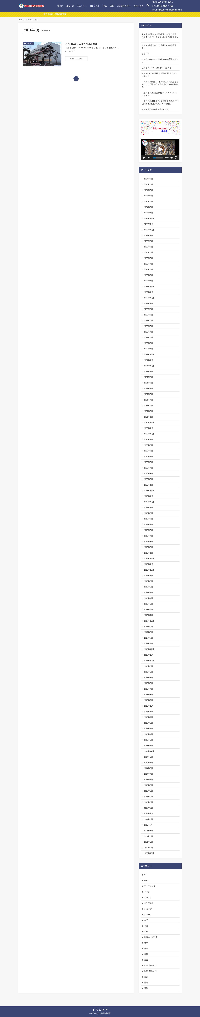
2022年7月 (148, 315)
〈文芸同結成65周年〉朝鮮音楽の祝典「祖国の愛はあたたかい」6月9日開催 (160, 102)
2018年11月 (149, 564)
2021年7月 (148, 383)
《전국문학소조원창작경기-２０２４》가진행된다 (159, 94)
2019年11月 (149, 496)
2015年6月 (148, 723)
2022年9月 (148, 303)
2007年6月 (148, 830)
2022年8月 (148, 309)
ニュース (148, 914)
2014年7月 (148, 762)
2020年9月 (148, 439)
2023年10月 (149, 230)
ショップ (148, 909)
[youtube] (106, 1010)
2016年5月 (148, 683)
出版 (146, 931)
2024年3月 (148, 201)
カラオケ (148, 897)
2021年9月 (148, 371)
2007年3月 (148, 836)
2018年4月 (148, 598)
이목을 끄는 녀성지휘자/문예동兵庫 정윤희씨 (160, 60)
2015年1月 (148, 745)
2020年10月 (149, 434)
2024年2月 (148, 207)
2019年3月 (148, 541)
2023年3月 (148, 269)
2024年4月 (148, 196)
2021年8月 (148, 377)
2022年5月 (148, 326)
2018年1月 (148, 615)
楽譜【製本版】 (151, 971)
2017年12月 (149, 621)
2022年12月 (149, 286)
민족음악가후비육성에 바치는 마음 (156, 68)
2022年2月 (148, 343)
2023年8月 (148, 241)
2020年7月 (148, 451)
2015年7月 (148, 717)
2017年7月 (148, 638)
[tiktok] (103, 1010)
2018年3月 (148, 604)
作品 (146, 920)
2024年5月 (148, 190)
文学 (146, 943)
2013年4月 (148, 796)
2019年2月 (148, 547)
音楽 (146, 988)
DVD (146, 880)
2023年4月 (148, 264)
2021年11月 (149, 360)
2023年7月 (148, 247)
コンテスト (149, 903)
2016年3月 (148, 694)
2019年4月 (148, 536)
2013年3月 (148, 802)
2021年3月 (148, 405)
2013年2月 (148, 808)
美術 (146, 977)
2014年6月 (148, 768)
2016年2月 (148, 700)
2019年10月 (149, 502)
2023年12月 (149, 218)
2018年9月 (148, 575)
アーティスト (150, 886)
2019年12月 (149, 490)
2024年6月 (148, 184)
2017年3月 (148, 643)
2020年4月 (148, 468)
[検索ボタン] (148, 6)
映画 (146, 948)
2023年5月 (148, 258)
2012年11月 (149, 813)
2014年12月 (149, 751)
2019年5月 (148, 530)
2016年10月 (149, 660)
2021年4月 (148, 400)
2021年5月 (148, 394)
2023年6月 (148, 252)
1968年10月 (149, 853)
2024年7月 (148, 179)
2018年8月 (148, 581)
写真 (146, 926)
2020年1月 (148, 485)
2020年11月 (149, 428)
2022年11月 (149, 292)
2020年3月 (148, 473)
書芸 (146, 960)
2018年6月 (148, 587)
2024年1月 (148, 213)
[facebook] (93, 1010)
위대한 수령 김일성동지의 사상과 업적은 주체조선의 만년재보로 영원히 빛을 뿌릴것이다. (160, 37)
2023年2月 (148, 275)
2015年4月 (148, 734)
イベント (148, 892)
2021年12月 (149, 354)
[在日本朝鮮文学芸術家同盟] (31, 6)
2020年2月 (148, 479)
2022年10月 (149, 298)
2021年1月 (148, 417)
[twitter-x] (97, 1010)
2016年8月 (148, 672)
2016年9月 (148, 666)
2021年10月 (149, 366)
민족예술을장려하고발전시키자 (155, 109)
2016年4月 (148, 689)
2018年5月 (148, 592)
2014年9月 (148, 757)
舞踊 (146, 982)
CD (145, 875)
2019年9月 (148, 507)
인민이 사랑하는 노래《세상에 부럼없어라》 (159, 46)
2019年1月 (148, 553)
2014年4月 (148, 774)
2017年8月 (148, 632)
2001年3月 (148, 842)
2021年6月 (148, 388)
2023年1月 (148, 281)
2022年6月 (148, 320)
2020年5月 (148, 462)
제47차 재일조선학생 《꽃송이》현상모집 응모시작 (159, 74)
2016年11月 (149, 655)
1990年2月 (148, 848)
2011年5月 (148, 825)
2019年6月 (148, 524)
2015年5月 (148, 728)
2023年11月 (149, 224)
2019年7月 (148, 519)
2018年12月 (149, 558)
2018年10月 (149, 570)
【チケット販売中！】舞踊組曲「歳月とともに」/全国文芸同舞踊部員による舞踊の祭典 (160, 84)
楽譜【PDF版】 (151, 965)
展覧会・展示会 (151, 937)
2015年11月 (149, 706)
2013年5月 (148, 791)
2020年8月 (148, 445)
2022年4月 (148, 332)
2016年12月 (149, 649)
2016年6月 (148, 677)
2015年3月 (148, 740)
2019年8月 (148, 513)
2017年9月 (148, 626)
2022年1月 (148, 349)
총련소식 (145, 53)
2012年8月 (148, 819)
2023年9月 (148, 235)
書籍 (146, 954)
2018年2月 (148, 609)
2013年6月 (148, 785)
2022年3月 (148, 337)
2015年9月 (148, 711)
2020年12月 (149, 422)
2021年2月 (148, 411)
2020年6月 (148, 456)
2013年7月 (148, 780)
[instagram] (100, 1010)
